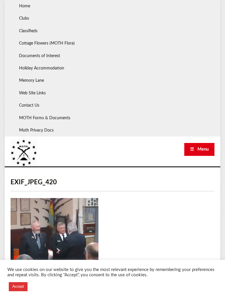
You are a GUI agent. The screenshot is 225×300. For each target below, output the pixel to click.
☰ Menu (199, 149)
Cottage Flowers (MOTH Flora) (47, 43)
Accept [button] (18, 287)
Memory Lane (31, 81)
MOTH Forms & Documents (44, 118)
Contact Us (29, 105)
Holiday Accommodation (41, 68)
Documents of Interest (39, 56)
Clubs (24, 18)
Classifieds (28, 31)
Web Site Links (32, 93)
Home (24, 6)
